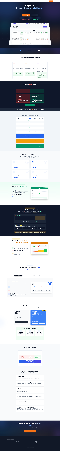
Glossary (36, 440)
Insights (36, 441)
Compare (17, 440)
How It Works (34, 15)
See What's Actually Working (30, 430)
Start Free (38, 323)
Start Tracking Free (26, 15)
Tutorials (36, 442)
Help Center (17, 441)
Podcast (36, 443)
